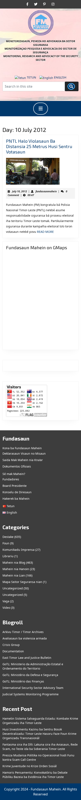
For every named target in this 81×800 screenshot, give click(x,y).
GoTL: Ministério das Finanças (23, 681)
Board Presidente (14, 486)
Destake (8, 537)
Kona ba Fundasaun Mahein (22, 448)
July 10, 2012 (19, 191)
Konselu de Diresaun (17, 492)
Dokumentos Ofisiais (16, 466)
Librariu (8, 556)
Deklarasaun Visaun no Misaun (24, 453)
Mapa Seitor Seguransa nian (22, 582)
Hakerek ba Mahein (15, 499)
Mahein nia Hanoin (15, 569)
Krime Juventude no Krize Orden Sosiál (29, 766)
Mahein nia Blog (13, 562)
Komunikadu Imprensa (18, 550)
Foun (5, 543)
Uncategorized (12, 588)
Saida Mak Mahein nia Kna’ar (22, 460)
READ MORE (45, 232)
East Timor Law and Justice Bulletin (26, 658)
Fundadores (10, 479)
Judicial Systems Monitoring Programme (30, 694)
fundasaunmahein (46, 191)
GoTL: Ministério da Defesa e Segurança (30, 675)
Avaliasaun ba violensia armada (24, 638)
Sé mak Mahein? (13, 474)
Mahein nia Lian (13, 575)
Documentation (13, 651)
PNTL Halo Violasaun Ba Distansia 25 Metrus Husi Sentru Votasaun (39, 146)
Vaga (5, 601)
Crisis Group (11, 645)
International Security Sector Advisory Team (32, 688)
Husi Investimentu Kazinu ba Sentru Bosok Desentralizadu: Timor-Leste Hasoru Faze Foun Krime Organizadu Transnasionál (39, 733)
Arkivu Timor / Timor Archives (23, 632)
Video (6, 608)
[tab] (40, 109)
